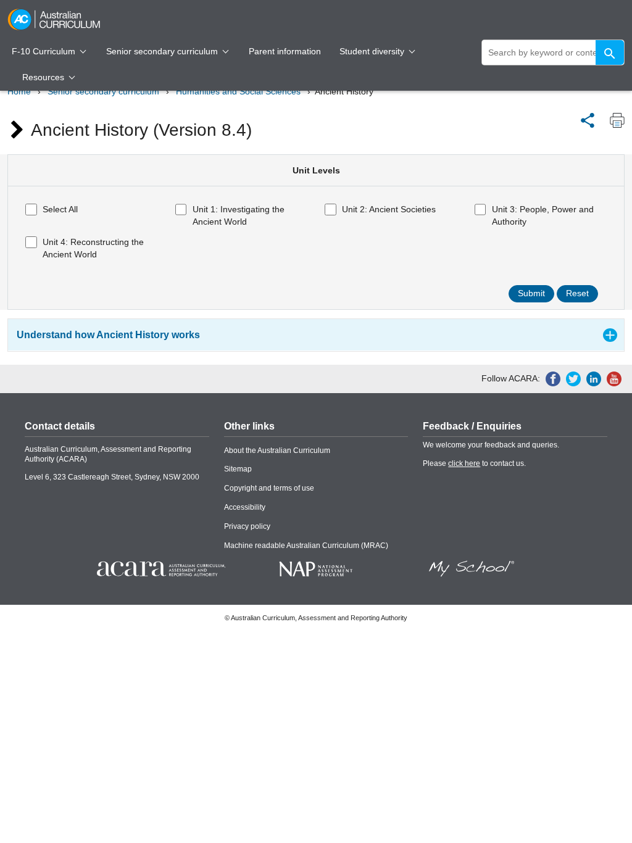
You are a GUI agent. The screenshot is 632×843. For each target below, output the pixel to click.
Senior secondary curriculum (163, 51)
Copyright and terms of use (269, 488)
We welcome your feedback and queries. (491, 445)
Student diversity (373, 51)
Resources (44, 77)
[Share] (587, 119)
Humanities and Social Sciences (238, 91)
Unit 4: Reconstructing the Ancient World (93, 248)
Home (19, 91)
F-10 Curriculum (45, 51)
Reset (577, 293)
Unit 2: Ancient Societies (389, 209)
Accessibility (244, 507)
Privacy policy (247, 526)
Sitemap (238, 469)
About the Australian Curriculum (277, 450)
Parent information (285, 51)
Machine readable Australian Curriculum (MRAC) (306, 545)
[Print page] (614, 120)
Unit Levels (316, 170)
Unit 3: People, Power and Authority (543, 215)
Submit (531, 293)
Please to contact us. (474, 463)
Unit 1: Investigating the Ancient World (239, 215)
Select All (60, 209)
